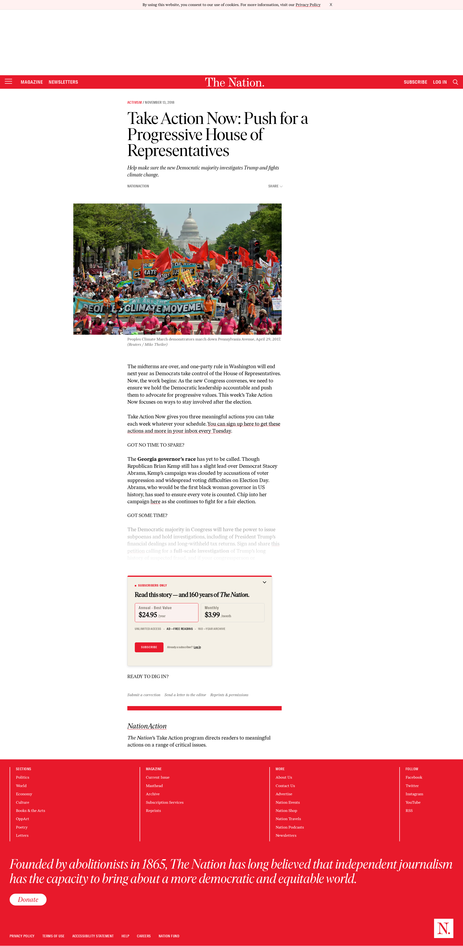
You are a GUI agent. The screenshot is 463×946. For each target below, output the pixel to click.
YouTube (413, 802)
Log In (440, 82)
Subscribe (416, 82)
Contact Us (285, 785)
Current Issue (158, 777)
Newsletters (63, 82)
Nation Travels (288, 819)
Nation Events (288, 802)
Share (273, 186)
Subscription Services (165, 802)
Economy (24, 794)
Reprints (153, 810)
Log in (197, 647)
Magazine (32, 82)
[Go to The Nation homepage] (235, 82)
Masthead (154, 785)
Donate (28, 899)
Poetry (21, 827)
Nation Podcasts (290, 827)
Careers (144, 936)
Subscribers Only (152, 585)
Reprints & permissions (229, 695)
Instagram (414, 794)
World (21, 785)
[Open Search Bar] (455, 82)
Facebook (414, 777)
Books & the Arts (30, 810)
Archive (153, 794)
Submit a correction (143, 695)
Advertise (284, 794)
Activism (134, 102)
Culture (22, 802)
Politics (22, 777)
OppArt (22, 819)
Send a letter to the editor (185, 695)
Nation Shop (286, 810)
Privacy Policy (308, 4)
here (155, 501)
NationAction (138, 186)
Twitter (412, 785)
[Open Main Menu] (8, 81)
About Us (284, 777)
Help (125, 936)
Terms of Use (53, 936)
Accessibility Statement (93, 936)
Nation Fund (169, 936)
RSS (409, 810)
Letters (22, 835)
